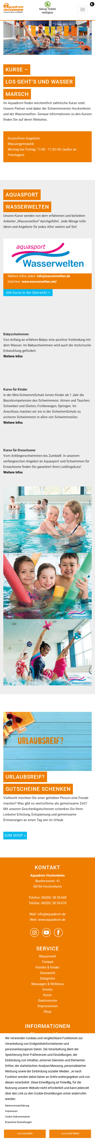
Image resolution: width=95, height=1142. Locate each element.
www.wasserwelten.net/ (40, 282)
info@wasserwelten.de (53, 276)
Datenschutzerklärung (17, 1105)
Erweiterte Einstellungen (18, 1122)
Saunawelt (47, 973)
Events (48, 989)
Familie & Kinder (47, 967)
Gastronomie (47, 1001)
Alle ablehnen (24, 1133)
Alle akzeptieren (70, 1133)
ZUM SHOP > (15, 835)
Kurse (47, 995)
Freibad (47, 962)
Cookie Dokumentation (17, 1116)
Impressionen (48, 1006)
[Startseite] (12, 10)
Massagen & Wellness (47, 984)
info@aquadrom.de (52, 914)
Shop (47, 1012)
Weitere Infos (13, 356)
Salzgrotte (47, 978)
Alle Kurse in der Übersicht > (28, 292)
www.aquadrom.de (51, 920)
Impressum (11, 1111)
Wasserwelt (47, 956)
